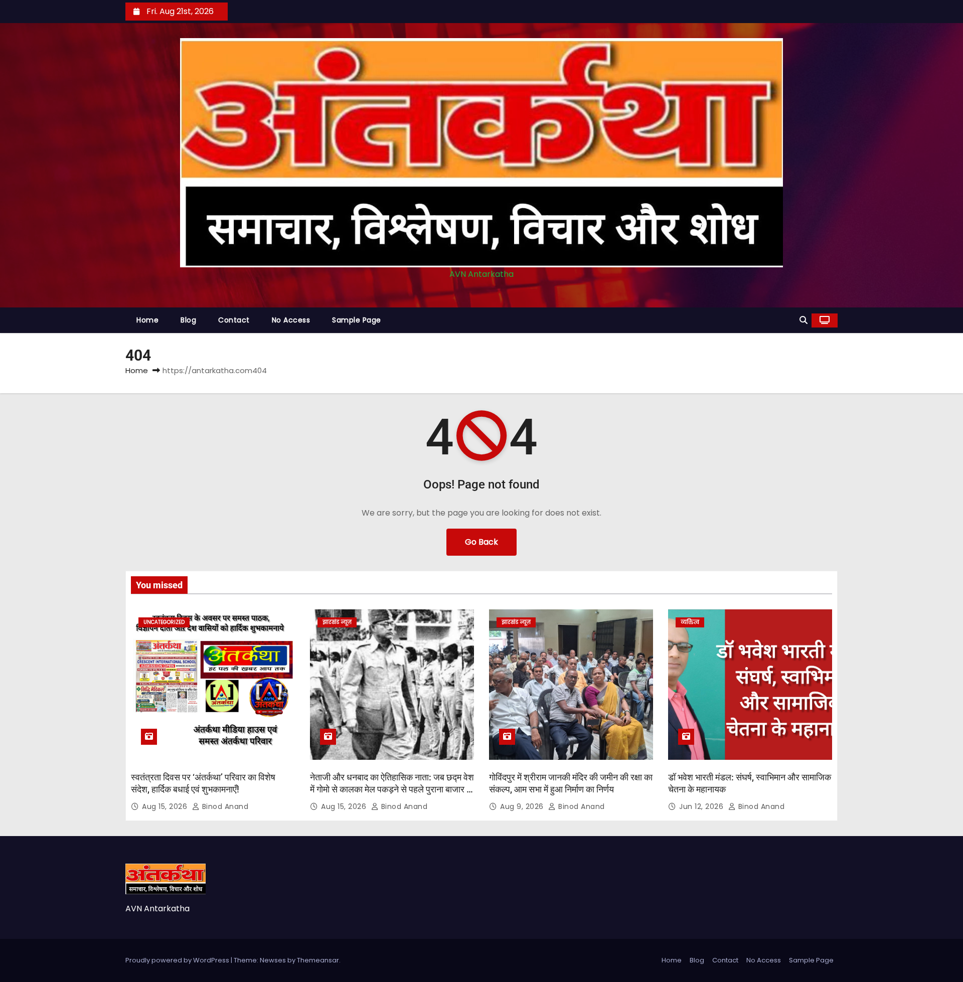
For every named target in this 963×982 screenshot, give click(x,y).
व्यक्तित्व (690, 622)
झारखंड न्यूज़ (337, 622)
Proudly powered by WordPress (178, 960)
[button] (803, 320)
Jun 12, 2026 (702, 806)
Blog (188, 320)
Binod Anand (224, 806)
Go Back (481, 542)
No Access (291, 320)
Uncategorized (164, 622)
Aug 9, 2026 (523, 806)
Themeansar (318, 960)
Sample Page (356, 320)
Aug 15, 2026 (166, 806)
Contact (234, 320)
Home (147, 320)
